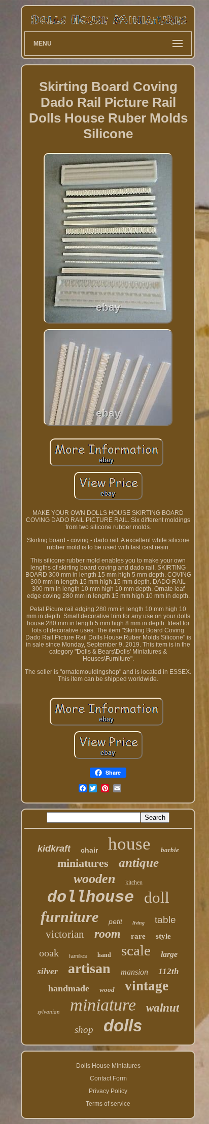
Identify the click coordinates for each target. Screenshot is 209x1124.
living (138, 923)
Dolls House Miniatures (108, 1065)
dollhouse (90, 897)
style (163, 936)
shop (84, 1029)
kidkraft (54, 849)
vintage (146, 985)
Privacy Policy (108, 1091)
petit (115, 921)
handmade (68, 988)
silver (48, 971)
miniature (103, 1004)
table (165, 919)
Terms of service (108, 1103)
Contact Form (108, 1078)
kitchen (134, 882)
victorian (65, 934)
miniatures (83, 863)
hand (104, 954)
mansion (134, 972)
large (169, 954)
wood (107, 989)
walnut (162, 1007)
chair (89, 850)
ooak (49, 952)
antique (139, 862)
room (107, 933)
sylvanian (49, 1012)
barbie (170, 850)
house (129, 844)
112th (168, 971)
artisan (89, 968)
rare (138, 936)
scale (136, 950)
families (78, 956)
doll (156, 897)
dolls (122, 1025)
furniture (69, 916)
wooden (94, 878)
